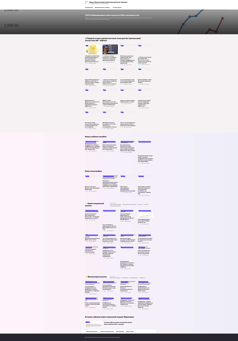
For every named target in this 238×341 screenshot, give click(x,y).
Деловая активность (134, 277)
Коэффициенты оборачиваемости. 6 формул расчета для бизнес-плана (143, 288)
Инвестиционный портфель (115, 204)
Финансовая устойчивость (115, 277)
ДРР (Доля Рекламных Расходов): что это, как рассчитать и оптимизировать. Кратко (110, 125)
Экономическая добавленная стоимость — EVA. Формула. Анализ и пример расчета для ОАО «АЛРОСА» (127, 264)
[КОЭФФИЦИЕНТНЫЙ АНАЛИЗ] (92, 284)
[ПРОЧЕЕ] (127, 184)
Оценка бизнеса (120, 331)
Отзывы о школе (117, 7)
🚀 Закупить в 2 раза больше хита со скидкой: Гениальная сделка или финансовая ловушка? (109, 58)
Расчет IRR (146, 204)
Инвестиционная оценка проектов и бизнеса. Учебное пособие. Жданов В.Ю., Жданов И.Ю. (110, 147)
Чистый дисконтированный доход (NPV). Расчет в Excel (92, 238)
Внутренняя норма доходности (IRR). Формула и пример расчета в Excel (127, 240)
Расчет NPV (140, 204)
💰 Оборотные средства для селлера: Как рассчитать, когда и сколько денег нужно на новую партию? (144, 60)
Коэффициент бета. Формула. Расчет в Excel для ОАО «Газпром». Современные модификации (109, 253)
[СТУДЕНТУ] (145, 184)
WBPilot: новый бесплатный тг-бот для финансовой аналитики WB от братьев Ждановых (110, 102)
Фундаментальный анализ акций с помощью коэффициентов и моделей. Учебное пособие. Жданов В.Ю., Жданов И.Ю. (145, 158)
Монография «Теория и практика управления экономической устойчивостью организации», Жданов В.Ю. (144, 190)
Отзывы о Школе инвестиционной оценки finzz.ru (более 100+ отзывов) (118, 323)
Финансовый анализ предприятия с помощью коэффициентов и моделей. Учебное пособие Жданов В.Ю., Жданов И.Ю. (92, 146)
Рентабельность (125, 277)
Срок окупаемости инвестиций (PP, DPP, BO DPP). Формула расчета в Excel (109, 227)
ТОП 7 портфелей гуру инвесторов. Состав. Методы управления (144, 252)
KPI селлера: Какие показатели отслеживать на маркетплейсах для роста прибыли (92, 125)
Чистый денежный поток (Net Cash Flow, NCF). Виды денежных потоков (110, 240)
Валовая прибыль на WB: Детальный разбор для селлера (144, 81)
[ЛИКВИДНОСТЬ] (127, 284)
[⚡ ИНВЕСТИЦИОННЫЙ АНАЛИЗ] (110, 222)
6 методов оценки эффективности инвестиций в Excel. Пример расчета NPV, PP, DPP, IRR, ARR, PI (127, 216)
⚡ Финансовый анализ (91, 331)
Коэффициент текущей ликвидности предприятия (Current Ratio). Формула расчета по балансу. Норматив (145, 304)
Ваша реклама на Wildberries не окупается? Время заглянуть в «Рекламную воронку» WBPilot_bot (92, 103)
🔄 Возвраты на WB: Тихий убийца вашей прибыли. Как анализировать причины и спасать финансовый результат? (92, 58)
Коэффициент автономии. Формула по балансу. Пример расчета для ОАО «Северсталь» (127, 302)
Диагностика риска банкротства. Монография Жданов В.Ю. (92, 188)
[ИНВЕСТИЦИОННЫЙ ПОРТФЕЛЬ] (144, 153)
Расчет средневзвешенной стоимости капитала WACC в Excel (92, 304)
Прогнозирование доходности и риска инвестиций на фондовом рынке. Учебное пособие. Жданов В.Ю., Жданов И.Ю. (127, 147)
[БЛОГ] (92, 184)
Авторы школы (89, 7)
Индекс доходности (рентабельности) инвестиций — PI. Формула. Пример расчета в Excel (92, 216)
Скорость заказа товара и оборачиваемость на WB (127, 101)
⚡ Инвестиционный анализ (106, 331)
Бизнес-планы (130, 331)
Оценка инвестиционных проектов (129, 204)
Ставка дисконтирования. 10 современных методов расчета (145, 240)
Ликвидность (142, 277)
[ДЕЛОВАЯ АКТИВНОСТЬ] (145, 284)
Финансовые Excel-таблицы (102, 7)
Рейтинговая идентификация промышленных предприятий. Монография (127, 188)
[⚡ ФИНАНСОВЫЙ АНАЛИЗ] (110, 178)
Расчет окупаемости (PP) (115, 205)
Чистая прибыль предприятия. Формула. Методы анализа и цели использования (109, 287)
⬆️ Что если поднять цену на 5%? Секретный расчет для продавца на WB (127, 81)
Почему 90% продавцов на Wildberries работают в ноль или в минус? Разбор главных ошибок (92, 81)
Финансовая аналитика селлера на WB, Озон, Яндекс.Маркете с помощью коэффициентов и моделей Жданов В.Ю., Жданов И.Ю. (127, 59)
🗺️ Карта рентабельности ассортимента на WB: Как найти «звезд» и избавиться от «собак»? (110, 81)
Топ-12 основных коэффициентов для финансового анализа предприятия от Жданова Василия (92, 289)
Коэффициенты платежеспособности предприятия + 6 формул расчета (109, 305)
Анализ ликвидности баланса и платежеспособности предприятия (126, 288)
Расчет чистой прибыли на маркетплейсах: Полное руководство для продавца (127, 124)
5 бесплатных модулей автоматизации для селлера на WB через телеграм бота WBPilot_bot (144, 103)
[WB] (92, 53)
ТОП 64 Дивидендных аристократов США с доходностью (144, 221)
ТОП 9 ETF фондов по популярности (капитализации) (90, 251)
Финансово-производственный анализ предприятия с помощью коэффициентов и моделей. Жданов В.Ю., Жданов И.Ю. (110, 183)
